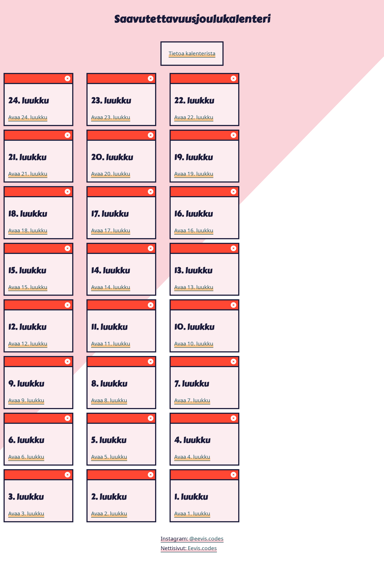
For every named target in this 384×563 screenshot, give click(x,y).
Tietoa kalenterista (192, 53)
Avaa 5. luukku (109, 456)
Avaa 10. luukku (193, 343)
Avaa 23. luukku (110, 117)
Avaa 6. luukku (26, 456)
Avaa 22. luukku (193, 117)
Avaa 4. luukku (192, 456)
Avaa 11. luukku (110, 343)
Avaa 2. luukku (109, 513)
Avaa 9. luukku (26, 400)
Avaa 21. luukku (27, 173)
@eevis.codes (206, 538)
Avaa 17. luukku (110, 230)
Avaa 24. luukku (27, 117)
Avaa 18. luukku (27, 230)
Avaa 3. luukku (26, 513)
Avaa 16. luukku (193, 230)
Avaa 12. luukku (27, 343)
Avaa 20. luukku (110, 173)
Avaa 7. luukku (192, 400)
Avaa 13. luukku (193, 287)
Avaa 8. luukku (109, 400)
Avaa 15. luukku (27, 287)
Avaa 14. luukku (110, 287)
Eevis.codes (202, 548)
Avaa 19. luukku (193, 173)
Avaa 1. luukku (192, 513)
